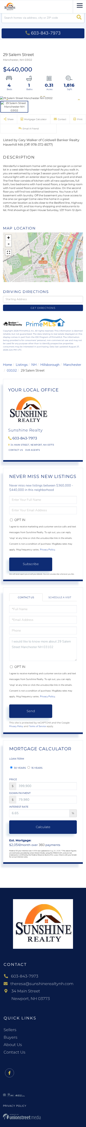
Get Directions (43, 307)
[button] (79, 18)
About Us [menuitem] (13, 1044)
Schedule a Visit (59, 597)
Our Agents (32, 450)
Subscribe (31, 564)
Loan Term (16, 758)
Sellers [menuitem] (10, 1029)
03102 (12, 370)
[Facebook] (9, 1073)
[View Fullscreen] (8, 252)
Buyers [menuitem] (10, 1037)
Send (31, 711)
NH (34, 364)
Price (13, 779)
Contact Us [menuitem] (14, 1052)
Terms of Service (37, 726)
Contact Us (16, 450)
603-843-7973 (46, 33)
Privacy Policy (47, 549)
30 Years (19, 767)
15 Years (36, 767)
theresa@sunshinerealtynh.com (41, 983)
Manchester (72, 364)
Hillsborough (50, 364)
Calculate (43, 827)
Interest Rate (18, 806)
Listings (22, 364)
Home (7, 364)
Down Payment (20, 793)
